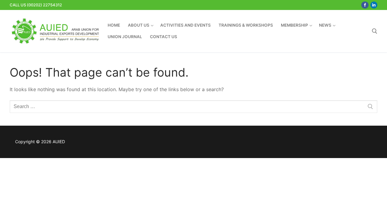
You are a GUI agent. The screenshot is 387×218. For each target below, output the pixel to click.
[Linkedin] (373, 5)
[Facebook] (364, 5)
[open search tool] (374, 31)
